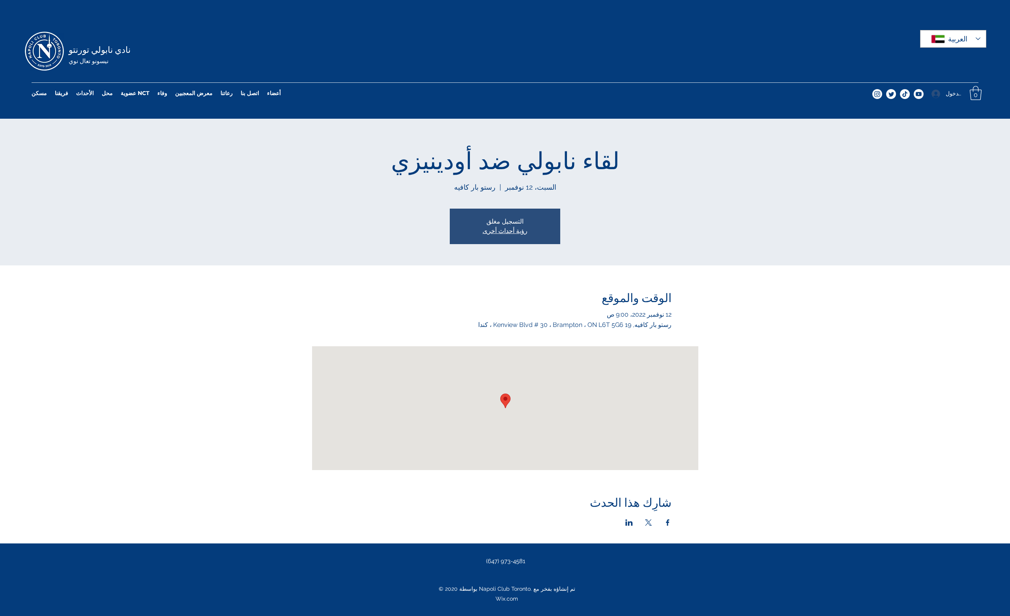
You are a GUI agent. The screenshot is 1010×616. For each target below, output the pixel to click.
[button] (976, 93)
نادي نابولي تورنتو (100, 49)
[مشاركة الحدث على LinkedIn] (629, 522)
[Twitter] (891, 94)
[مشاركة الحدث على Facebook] (667, 522)
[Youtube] (919, 94)
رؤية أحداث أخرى (505, 231)
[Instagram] (877, 94)
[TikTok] (905, 94)
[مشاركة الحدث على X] (648, 522)
